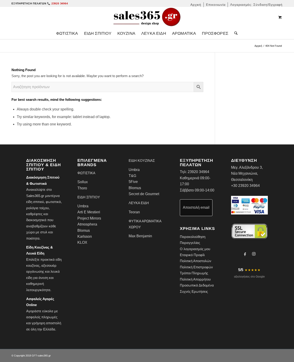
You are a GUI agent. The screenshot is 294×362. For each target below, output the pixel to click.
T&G (132, 176)
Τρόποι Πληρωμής (194, 273)
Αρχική (258, 45)
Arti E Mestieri (88, 212)
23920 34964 (198, 172)
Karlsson (84, 236)
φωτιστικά (53, 202)
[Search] (234, 33)
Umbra (82, 206)
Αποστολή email (196, 207)
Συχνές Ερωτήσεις (194, 291)
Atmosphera (87, 224)
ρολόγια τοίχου (37, 208)
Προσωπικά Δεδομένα (197, 285)
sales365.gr (44, 355)
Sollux (82, 182)
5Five (133, 182)
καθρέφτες (34, 214)
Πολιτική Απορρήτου (195, 279)
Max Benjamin (140, 236)
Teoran (134, 212)
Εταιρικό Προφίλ (192, 255)
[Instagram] (254, 254)
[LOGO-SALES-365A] (147, 17)
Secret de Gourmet (144, 194)
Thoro (82, 188)
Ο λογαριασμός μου (195, 249)
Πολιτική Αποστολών (195, 261)
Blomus (83, 230)
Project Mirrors (89, 218)
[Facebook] (245, 254)
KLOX (82, 242)
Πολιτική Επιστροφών (196, 267)
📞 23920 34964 (57, 3)
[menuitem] (196, 4)
